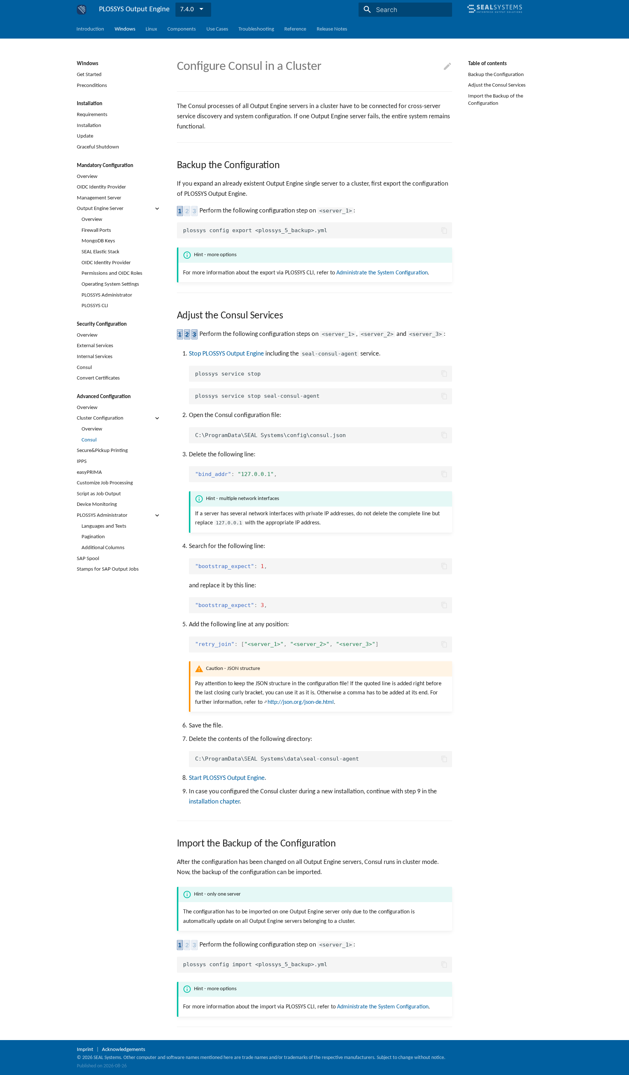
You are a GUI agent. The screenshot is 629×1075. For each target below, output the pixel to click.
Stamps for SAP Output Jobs (108, 569)
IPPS (82, 461)
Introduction (90, 29)
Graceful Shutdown (98, 147)
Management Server (99, 198)
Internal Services (94, 357)
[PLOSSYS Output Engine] (82, 9)
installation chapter (214, 802)
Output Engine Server (100, 208)
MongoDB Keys (98, 241)
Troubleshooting (256, 29)
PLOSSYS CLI (95, 306)
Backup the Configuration (496, 75)
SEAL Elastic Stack (100, 252)
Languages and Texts (104, 526)
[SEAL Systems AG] (494, 16)
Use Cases (217, 29)
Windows (125, 29)
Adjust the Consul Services (497, 85)
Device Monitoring (97, 504)
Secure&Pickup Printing (102, 450)
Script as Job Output (99, 493)
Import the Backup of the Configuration (495, 99)
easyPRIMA (89, 472)
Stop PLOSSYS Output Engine (226, 354)
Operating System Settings (110, 284)
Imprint (85, 1049)
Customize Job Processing (105, 483)
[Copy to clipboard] (444, 230)
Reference (295, 29)
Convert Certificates (98, 378)
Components (182, 29)
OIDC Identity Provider (101, 187)
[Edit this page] (447, 67)
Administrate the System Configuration (382, 273)
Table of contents (487, 64)
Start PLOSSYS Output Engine (227, 778)
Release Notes (332, 29)
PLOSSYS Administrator (107, 295)
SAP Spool (88, 558)
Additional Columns (103, 548)
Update (85, 136)
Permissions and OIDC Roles (112, 273)
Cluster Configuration (100, 418)
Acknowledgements (123, 1049)
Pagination (93, 537)
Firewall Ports (96, 230)
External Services (95, 346)
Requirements (92, 115)
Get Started (89, 75)
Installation (89, 125)
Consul (84, 367)
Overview (87, 176)
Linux (151, 29)
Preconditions (92, 85)
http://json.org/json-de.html (301, 702)
